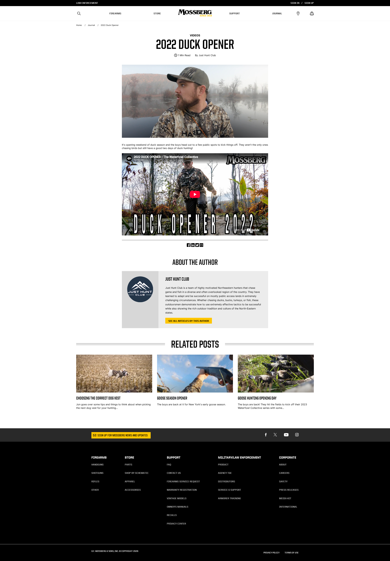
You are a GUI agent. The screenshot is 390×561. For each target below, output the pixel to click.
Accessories (133, 489)
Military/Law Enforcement (239, 457)
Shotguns (97, 473)
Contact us (174, 473)
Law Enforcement (87, 3)
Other (95, 489)
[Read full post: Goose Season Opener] (195, 391)
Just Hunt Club (207, 55)
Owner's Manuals (177, 506)
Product (223, 464)
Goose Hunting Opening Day (257, 398)
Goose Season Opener (172, 398)
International (288, 506)
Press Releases (289, 489)
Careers (284, 473)
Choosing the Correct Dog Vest (98, 398)
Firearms (115, 13)
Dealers (298, 13)
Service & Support (229, 489)
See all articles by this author (188, 320)
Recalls (172, 515)
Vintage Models (176, 498)
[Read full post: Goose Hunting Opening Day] (276, 391)
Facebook (266, 434)
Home (79, 25)
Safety (283, 481)
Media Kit (285, 498)
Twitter (275, 434)
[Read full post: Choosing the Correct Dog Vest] (114, 391)
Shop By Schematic (137, 473)
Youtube (286, 434)
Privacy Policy (271, 552)
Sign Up (309, 3)
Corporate (287, 457)
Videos (195, 35)
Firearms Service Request (183, 481)
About (283, 464)
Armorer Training (229, 498)
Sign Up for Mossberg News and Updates (123, 435)
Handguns (97, 464)
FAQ (169, 464)
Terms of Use (292, 552)
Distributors (226, 481)
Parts (128, 464)
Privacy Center (176, 523)
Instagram (297, 434)
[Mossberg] (195, 13)
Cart (312, 13)
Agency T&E (225, 473)
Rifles (95, 481)
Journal (277, 13)
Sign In (295, 3)
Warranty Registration (182, 489)
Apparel (130, 481)
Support (234, 13)
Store (157, 13)
